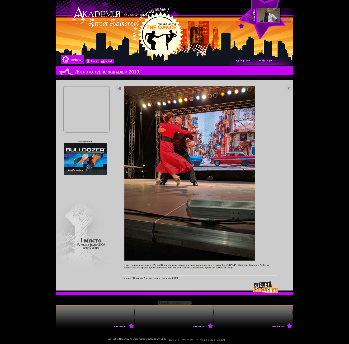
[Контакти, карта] (107, 63)
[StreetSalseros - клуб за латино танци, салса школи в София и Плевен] (293, 15)
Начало (127, 278)
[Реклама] (214, 339)
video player (266, 60)
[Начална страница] (72, 63)
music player (243, 60)
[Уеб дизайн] (181, 339)
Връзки (237, 339)
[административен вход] (92, 63)
